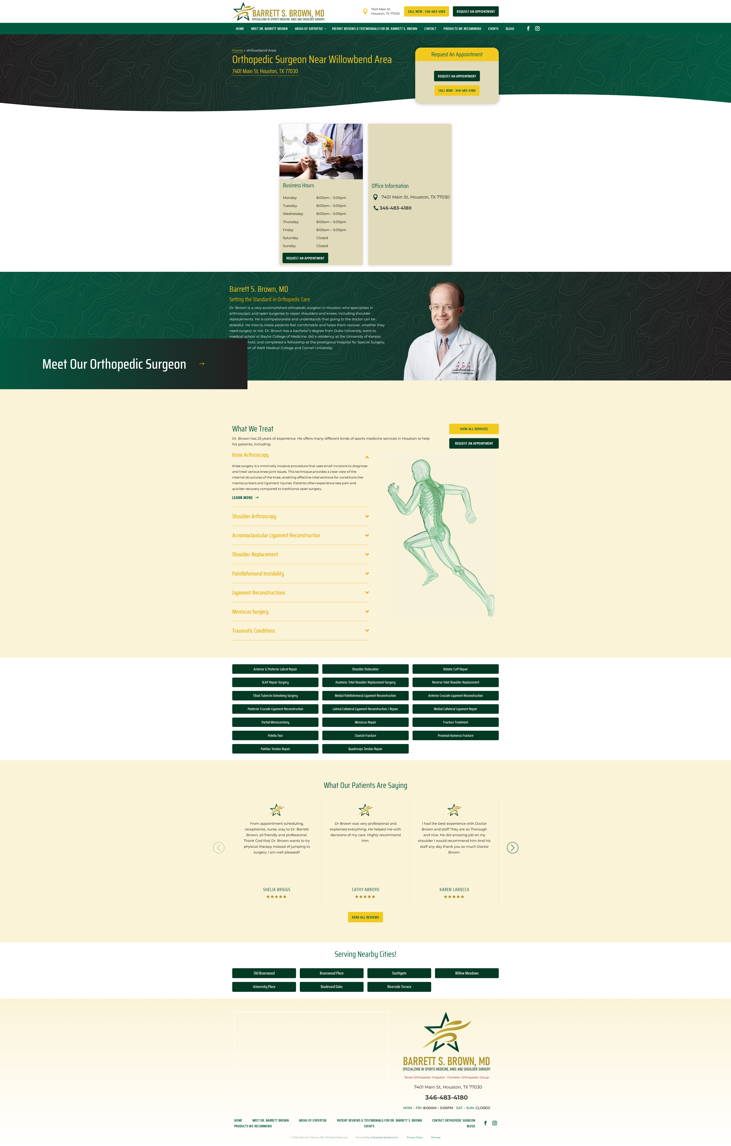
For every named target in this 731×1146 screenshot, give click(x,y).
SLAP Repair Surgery (275, 682)
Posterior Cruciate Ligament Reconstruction (275, 709)
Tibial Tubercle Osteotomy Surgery (275, 695)
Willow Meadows (467, 973)
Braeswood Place (332, 973)
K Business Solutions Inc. (384, 1137)
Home (240, 28)
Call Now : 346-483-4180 (426, 11)
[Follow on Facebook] (528, 28)
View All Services (474, 429)
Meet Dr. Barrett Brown (269, 28)
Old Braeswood (264, 973)
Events (493, 28)
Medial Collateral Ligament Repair (455, 709)
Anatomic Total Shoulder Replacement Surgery (365, 682)
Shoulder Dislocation (365, 669)
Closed (473, 1108)
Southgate (399, 973)
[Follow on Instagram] (537, 28)
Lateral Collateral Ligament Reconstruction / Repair (365, 709)
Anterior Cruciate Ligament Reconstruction (455, 695)
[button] (512, 847)
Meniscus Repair (365, 722)
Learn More (242, 498)
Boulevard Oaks (332, 986)
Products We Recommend (462, 28)
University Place (264, 986)
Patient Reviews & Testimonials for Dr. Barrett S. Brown (374, 28)
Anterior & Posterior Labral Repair (275, 669)
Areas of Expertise (309, 28)
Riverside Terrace (399, 986)
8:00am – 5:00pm (428, 1108)
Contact (430, 28)
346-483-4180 (396, 208)
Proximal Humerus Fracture (455, 735)
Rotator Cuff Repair (455, 669)
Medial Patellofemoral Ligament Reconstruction (365, 695)
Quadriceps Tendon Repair (365, 749)
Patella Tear (275, 735)
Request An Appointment (476, 11)
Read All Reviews (365, 917)
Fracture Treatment (455, 722)
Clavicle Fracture (365, 735)
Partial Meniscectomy (275, 722)
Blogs (510, 28)
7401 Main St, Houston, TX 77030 (265, 71)
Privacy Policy (415, 1137)
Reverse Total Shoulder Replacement (455, 682)
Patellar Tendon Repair (275, 749)
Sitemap (436, 1137)
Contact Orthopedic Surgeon (453, 1121)
